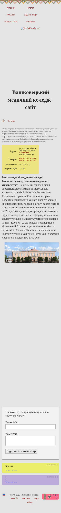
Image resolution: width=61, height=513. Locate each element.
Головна (11, 8)
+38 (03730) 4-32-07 (27, 160)
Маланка (11, 15)
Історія (30, 8)
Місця (11, 121)
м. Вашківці (24, 152)
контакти (26, 498)
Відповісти (11, 470)
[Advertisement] (30, 65)
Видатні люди (30, 15)
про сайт (14, 498)
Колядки (30, 22)
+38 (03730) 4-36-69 (27, 158)
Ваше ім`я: (11, 422)
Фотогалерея (10, 22)
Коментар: (11, 433)
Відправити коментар (21, 451)
